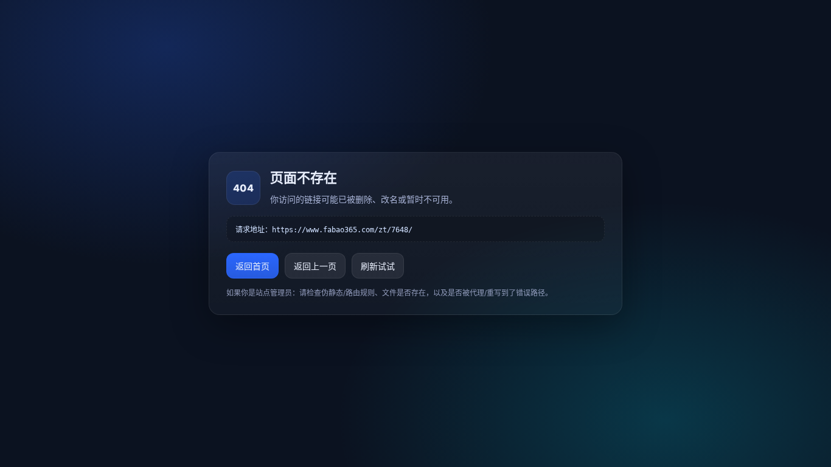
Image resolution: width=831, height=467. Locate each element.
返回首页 (252, 266)
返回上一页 (315, 266)
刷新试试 (378, 266)
